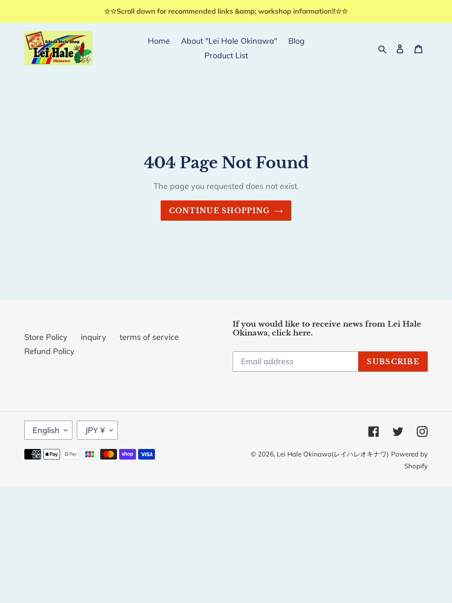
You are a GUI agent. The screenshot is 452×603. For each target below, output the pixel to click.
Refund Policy (49, 351)
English (46, 430)
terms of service (149, 337)
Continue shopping (219, 210)
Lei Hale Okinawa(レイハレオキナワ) (333, 454)
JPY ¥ (95, 430)
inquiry (93, 337)
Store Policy (46, 337)
